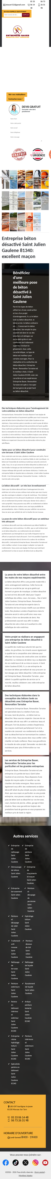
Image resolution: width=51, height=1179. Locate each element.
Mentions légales (25, 1176)
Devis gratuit (40, 1172)
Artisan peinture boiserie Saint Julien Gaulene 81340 (28, 1011)
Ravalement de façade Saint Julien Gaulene (30, 988)
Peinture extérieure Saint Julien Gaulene (15, 990)
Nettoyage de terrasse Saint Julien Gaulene (15, 970)
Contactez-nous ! (15, 99)
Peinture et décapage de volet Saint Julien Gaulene (15, 926)
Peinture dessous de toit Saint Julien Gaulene (29, 949)
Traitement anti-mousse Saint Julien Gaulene (15, 949)
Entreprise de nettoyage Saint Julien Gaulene (15, 854)
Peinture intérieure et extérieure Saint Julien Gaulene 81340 (29, 1047)
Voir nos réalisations (16, 95)
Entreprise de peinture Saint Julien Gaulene (29, 854)
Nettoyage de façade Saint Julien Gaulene (29, 968)
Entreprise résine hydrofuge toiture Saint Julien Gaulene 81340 (15, 1047)
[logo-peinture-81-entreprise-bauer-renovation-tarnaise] (17, 32)
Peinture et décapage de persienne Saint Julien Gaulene (31, 899)
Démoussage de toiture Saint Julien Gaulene (16, 872)
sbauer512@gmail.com (15, 5)
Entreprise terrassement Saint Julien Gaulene (16, 893)
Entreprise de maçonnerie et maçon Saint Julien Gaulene (32, 875)
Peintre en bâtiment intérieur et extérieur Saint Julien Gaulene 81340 (15, 1016)
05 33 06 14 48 (32, 5)
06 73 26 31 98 (43, 5)
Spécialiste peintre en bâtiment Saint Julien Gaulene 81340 (15, 1074)
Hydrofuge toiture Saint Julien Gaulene (29, 922)
